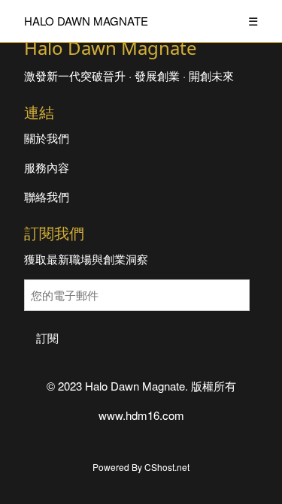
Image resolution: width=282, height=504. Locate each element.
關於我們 (46, 138)
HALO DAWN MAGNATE (86, 21)
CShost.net (167, 466)
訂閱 (47, 338)
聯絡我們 (46, 196)
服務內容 (46, 167)
